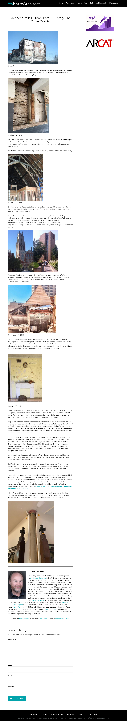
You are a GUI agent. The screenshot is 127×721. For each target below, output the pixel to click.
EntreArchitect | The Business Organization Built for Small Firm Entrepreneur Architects (24, 3)
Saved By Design (38, 600)
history (62, 618)
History (46, 618)
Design (40, 618)
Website (11, 686)
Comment (12, 639)
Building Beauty (51, 609)
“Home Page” (17, 607)
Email (10, 676)
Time (67, 618)
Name (10, 665)
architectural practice (38, 578)
